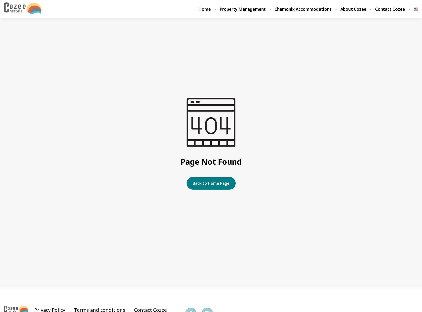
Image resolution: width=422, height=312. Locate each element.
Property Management (243, 9)
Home (204, 9)
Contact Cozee (390, 9)
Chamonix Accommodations (303, 9)
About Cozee (353, 9)
